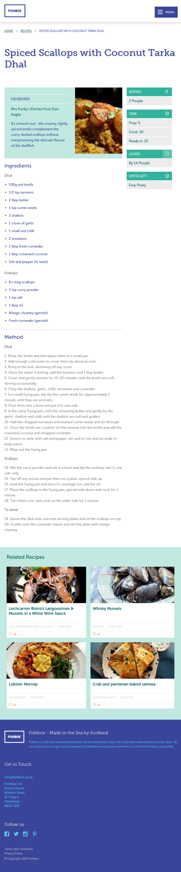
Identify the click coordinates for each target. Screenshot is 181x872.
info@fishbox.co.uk (18, 777)
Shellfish (64, 626)
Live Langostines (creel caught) (31, 626)
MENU (170, 12)
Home (8, 31)
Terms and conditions (18, 848)
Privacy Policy (13, 852)
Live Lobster (17, 697)
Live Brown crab (104, 697)
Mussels (98, 626)
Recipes (26, 31)
